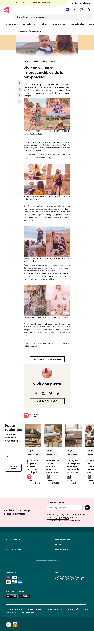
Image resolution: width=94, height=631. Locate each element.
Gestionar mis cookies (27, 612)
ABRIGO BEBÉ (63, 317)
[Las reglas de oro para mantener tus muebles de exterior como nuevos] (73, 435)
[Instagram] (43, 393)
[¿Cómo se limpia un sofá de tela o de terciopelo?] (33, 435)
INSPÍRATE (59, 544)
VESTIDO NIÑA (51, 131)
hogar (30, 450)
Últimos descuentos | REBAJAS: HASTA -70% (33, 3)
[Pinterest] (57, 393)
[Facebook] (36, 393)
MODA (32, 31)
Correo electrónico (55, 502)
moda (27, 61)
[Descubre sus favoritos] (47, 359)
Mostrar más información (47, 561)
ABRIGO (56, 258)
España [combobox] (83, 609)
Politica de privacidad (52, 609)
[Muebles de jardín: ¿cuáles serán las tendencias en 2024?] (53, 435)
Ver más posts (13, 467)
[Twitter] (50, 393)
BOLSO (36, 317)
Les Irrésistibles (77, 24)
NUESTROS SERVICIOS (62, 539)
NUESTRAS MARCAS (62, 549)
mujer (36, 61)
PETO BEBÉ (35, 199)
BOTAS (38, 131)
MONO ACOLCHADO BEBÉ (36, 258)
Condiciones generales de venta (16, 609)
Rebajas (45, 24)
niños (44, 61)
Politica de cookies (36, 609)
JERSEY (27, 196)
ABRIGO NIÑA (30, 261)
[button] (88, 10)
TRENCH (28, 317)
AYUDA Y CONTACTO (13, 539)
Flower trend (59, 24)
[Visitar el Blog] (47, 401)
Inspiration (20, 31)
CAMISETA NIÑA (53, 196)
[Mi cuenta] (74, 10)
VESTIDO (28, 131)
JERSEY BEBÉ (36, 134)
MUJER (38, 31)
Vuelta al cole (11, 24)
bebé (52, 61)
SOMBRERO (39, 196)
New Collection (29, 24)
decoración (33, 454)
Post (27, 31)
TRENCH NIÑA (48, 317)
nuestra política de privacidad (58, 519)
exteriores (51, 454)
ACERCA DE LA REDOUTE (14, 549)
